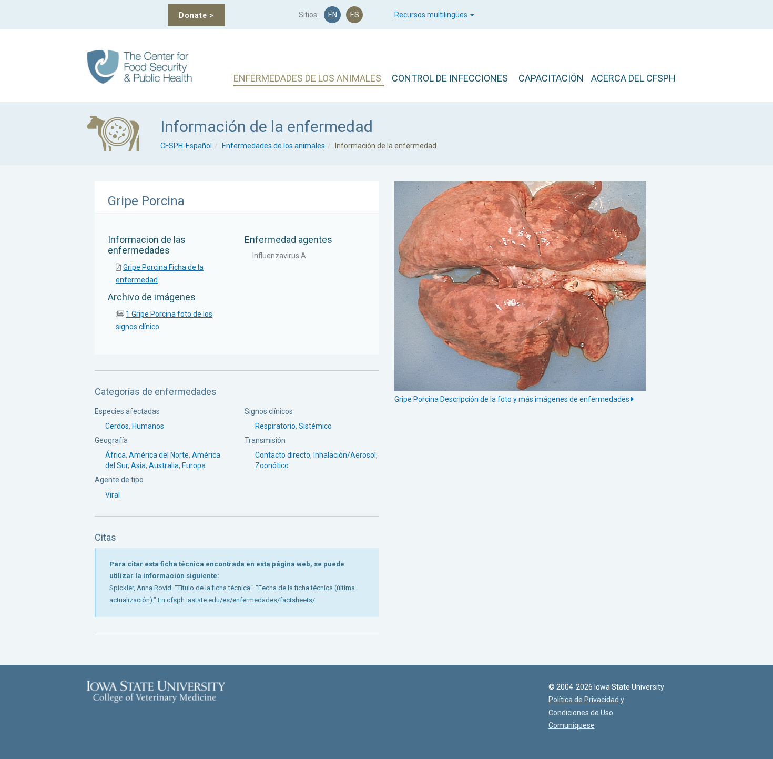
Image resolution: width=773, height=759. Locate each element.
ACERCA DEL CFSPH (633, 78)
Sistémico (315, 426)
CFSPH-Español (186, 145)
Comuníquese (571, 725)
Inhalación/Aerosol (344, 455)
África (115, 455)
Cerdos (117, 426)
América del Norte (159, 455)
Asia (138, 465)
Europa (194, 465)
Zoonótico (272, 465)
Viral (112, 495)
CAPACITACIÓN (551, 78)
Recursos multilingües (431, 15)
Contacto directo (282, 455)
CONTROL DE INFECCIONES (450, 78)
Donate (196, 15)
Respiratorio (275, 426)
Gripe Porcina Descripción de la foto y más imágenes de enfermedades (512, 399)
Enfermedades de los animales (273, 145)
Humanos (148, 426)
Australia (164, 465)
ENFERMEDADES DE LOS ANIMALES (307, 78)
